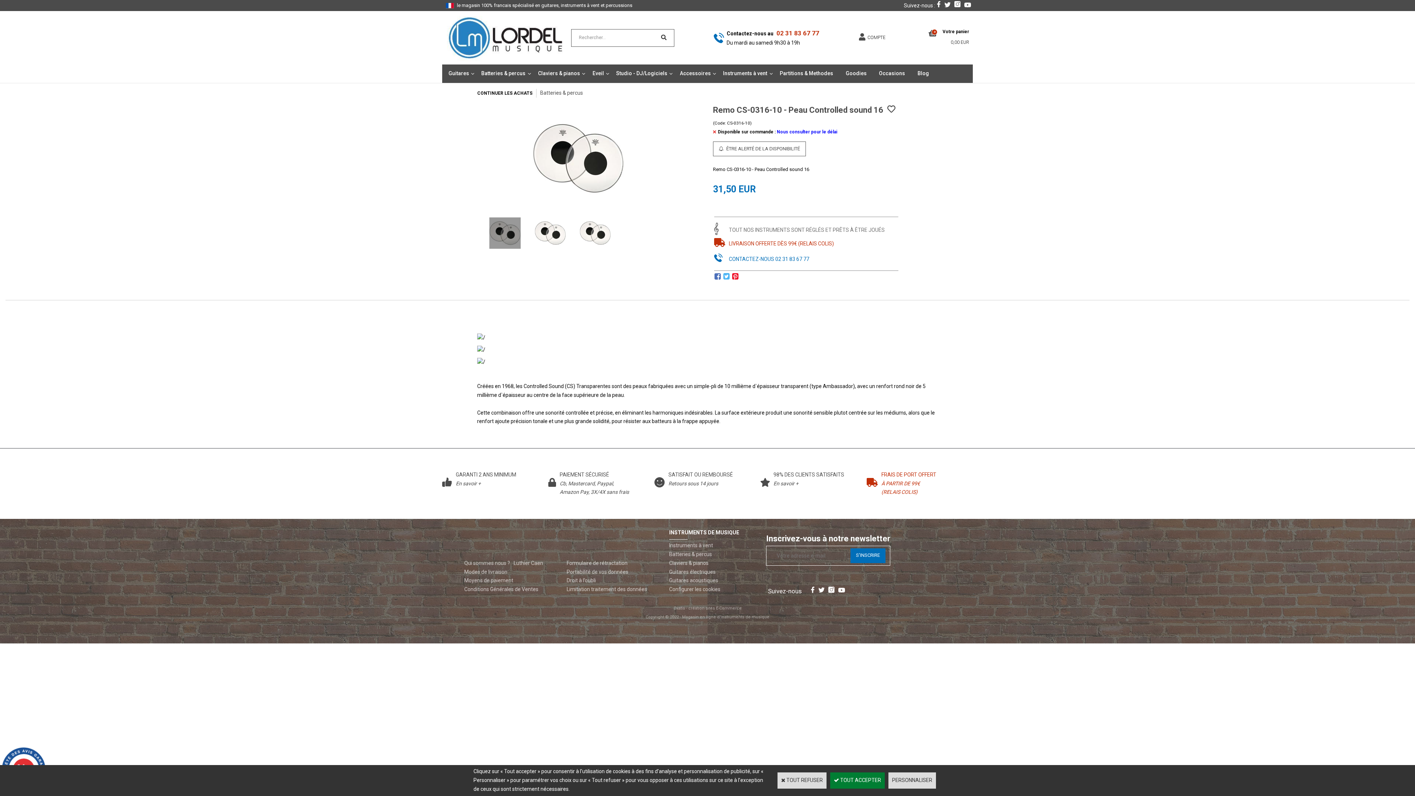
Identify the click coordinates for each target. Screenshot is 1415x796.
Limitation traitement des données (607, 589)
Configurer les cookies (694, 589)
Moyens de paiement (488, 580)
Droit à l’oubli (581, 580)
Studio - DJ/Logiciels (641, 73)
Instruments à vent (745, 73)
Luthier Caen (528, 563)
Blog (923, 73)
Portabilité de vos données (597, 572)
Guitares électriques (692, 572)
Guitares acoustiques (693, 580)
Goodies (856, 73)
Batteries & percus (503, 73)
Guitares (458, 73)
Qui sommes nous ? (487, 563)
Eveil (598, 73)
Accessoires (695, 73)
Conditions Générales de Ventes (501, 589)
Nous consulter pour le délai (807, 132)
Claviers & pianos (559, 73)
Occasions (892, 73)
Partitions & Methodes (806, 73)
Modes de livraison (485, 572)
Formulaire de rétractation (597, 563)
